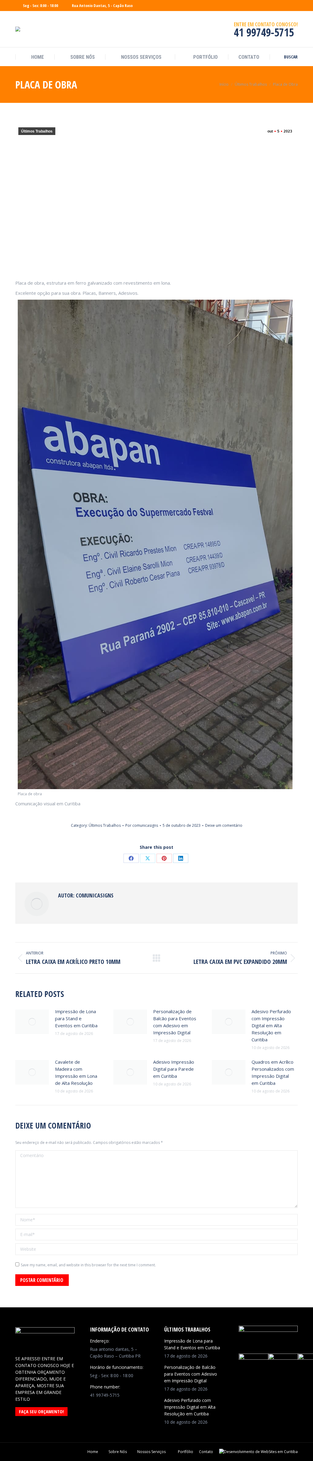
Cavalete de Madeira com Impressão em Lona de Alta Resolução (76, 1072)
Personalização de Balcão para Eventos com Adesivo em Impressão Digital (174, 1022)
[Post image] (32, 1022)
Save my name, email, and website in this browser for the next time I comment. (88, 1265)
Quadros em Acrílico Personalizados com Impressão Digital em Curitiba (273, 1072)
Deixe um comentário (223, 825)
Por (141, 825)
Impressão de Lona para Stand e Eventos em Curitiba (76, 1018)
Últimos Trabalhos (37, 131)
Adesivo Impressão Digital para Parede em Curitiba (173, 1069)
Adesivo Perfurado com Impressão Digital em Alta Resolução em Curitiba (271, 1025)
